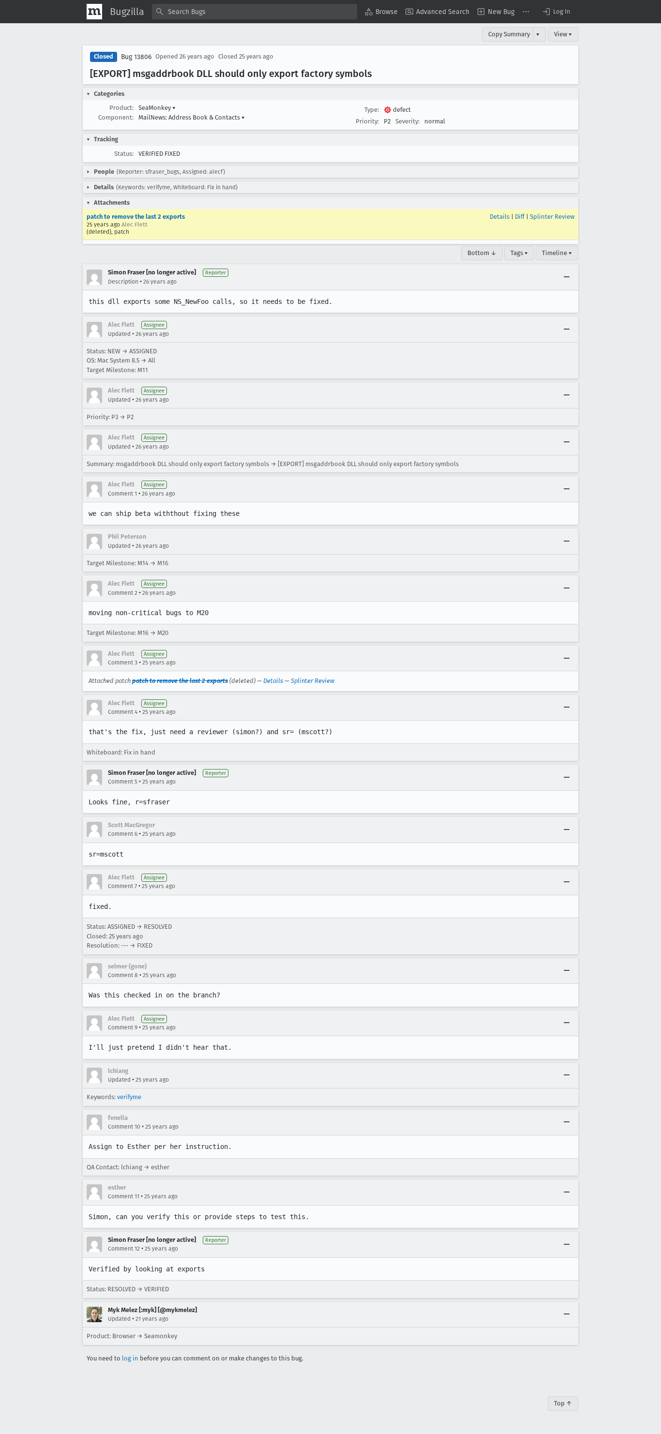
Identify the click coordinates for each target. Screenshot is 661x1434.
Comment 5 (122, 781)
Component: (116, 117)
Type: (371, 109)
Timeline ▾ (557, 253)
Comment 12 (124, 1248)
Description (123, 281)
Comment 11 (123, 1196)
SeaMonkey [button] (157, 107)
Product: (121, 107)
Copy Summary (509, 34)
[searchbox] (254, 11)
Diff (520, 216)
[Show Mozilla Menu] (94, 11)
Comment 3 (122, 662)
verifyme (129, 1097)
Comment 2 (122, 592)
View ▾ (563, 34)
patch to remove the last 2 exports (136, 216)
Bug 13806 (136, 57)
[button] (556, 11)
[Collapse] (566, 277)
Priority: (367, 121)
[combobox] (254, 11)
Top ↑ (563, 1403)
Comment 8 (123, 975)
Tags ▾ (519, 253)
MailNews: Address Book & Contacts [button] (191, 117)
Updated (119, 334)
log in (130, 1358)
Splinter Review (552, 216)
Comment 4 (122, 712)
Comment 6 (122, 833)
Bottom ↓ (481, 253)
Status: (124, 153)
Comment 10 (124, 1126)
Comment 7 (122, 886)
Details (500, 216)
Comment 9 (122, 1027)
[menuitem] (381, 11)
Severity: (407, 121)
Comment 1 (122, 493)
